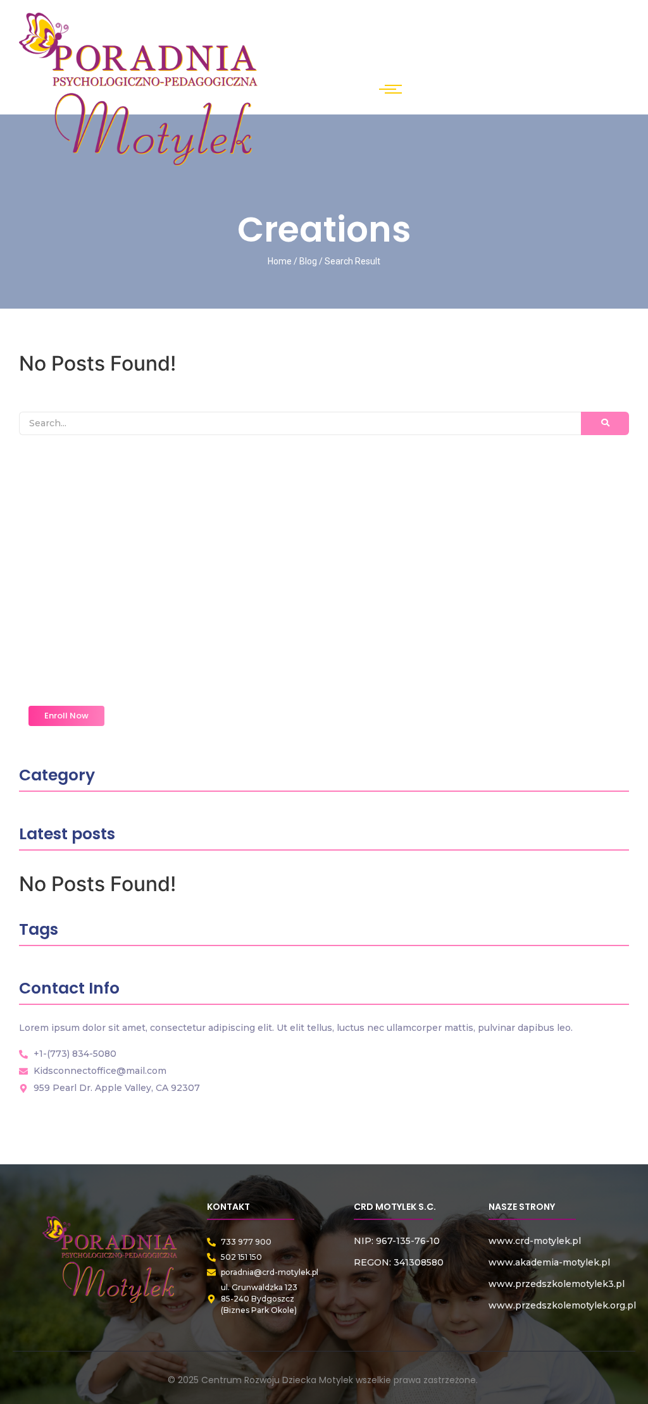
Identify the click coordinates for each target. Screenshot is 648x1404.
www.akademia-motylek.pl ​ (549, 1262)
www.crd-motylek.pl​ (535, 1241)
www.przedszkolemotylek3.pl (557, 1284)
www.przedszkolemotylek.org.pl (562, 1305)
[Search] (605, 423)
